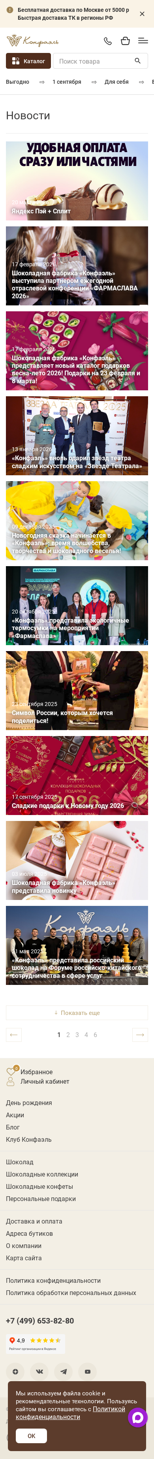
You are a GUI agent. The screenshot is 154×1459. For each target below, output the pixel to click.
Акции (15, 1115)
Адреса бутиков (29, 1233)
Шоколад (20, 1162)
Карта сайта (24, 1258)
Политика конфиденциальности (53, 1280)
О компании (23, 1245)
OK (31, 1436)
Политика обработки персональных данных (71, 1292)
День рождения (29, 1102)
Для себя (117, 81)
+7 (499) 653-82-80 (108, 41)
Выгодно (17, 81)
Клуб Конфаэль (29, 1139)
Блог (13, 1127)
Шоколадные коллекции (42, 1174)
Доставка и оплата (34, 1221)
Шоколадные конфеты (39, 1186)
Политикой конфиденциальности (70, 1412)
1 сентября (67, 81)
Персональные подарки (41, 1198)
